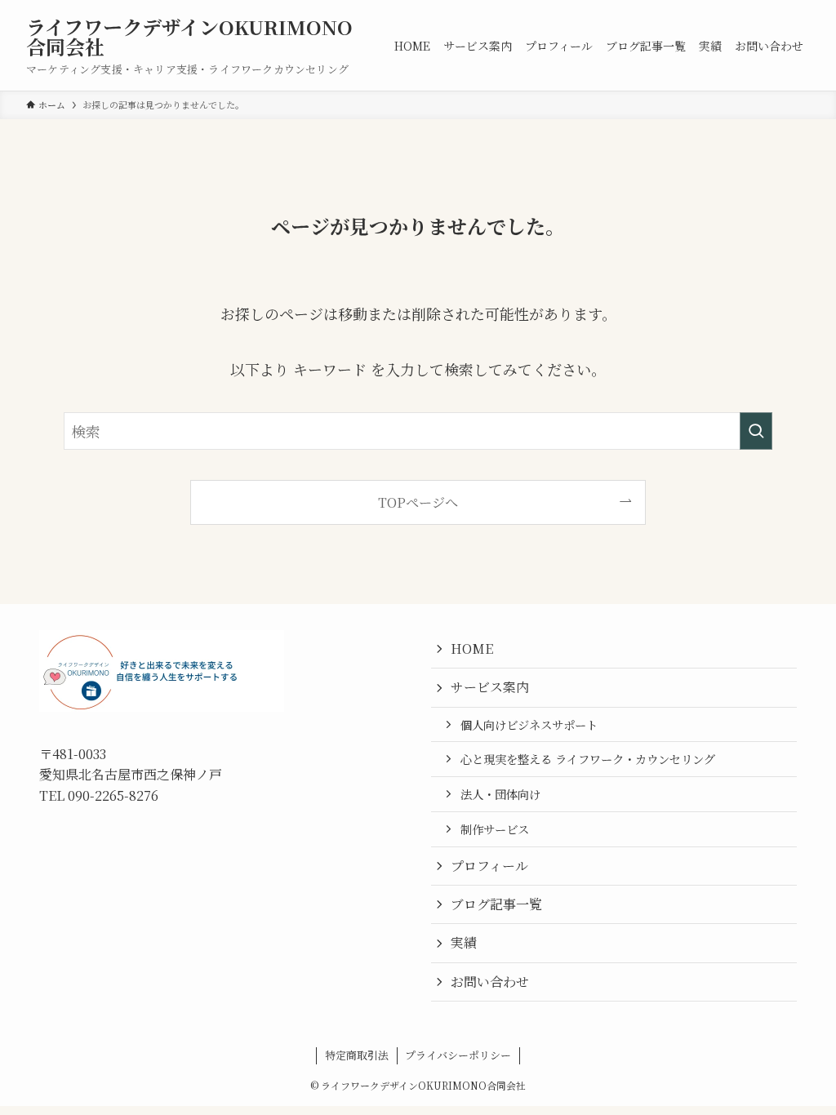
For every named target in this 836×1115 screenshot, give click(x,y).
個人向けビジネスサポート (529, 724)
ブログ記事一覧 (496, 904)
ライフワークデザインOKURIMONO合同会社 (189, 36)
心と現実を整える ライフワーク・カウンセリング (587, 758)
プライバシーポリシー (458, 1055)
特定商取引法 (357, 1055)
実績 (464, 942)
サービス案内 (490, 686)
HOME (472, 648)
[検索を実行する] (756, 431)
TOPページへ (418, 502)
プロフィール (489, 865)
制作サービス (494, 828)
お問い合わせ (490, 981)
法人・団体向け (500, 793)
